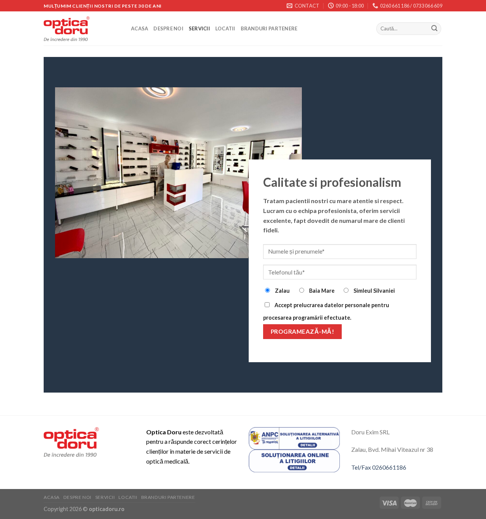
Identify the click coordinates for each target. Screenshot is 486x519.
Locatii (225, 28)
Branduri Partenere (269, 28)
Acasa (139, 28)
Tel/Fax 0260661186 (378, 467)
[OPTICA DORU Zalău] (82, 28)
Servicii (199, 28)
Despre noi (168, 28)
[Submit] (434, 28)
